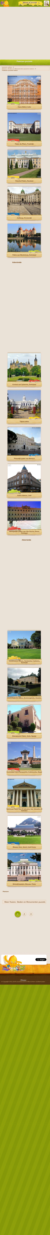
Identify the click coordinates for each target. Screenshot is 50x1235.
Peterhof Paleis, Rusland (24, 181)
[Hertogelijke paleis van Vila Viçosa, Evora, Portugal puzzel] (24, 529)
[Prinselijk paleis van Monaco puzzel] (24, 455)
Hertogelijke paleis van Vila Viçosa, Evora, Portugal (24, 532)
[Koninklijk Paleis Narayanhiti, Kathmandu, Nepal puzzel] (24, 769)
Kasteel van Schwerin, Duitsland (24, 384)
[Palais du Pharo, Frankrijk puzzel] (24, 140)
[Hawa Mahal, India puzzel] (24, 103)
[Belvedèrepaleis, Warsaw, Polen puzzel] (24, 880)
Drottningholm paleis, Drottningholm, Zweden (24, 698)
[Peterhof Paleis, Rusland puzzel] (24, 177)
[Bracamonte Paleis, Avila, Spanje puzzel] (24, 732)
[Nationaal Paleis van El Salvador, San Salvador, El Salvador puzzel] (24, 806)
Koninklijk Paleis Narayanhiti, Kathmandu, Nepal (24, 772)
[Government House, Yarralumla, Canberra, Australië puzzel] (24, 658)
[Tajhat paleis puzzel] (24, 418)
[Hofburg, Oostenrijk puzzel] (24, 214)
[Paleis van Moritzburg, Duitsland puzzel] (24, 251)
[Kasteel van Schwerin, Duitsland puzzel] (24, 381)
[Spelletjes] (5, 3)
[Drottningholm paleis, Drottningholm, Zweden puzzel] (24, 695)
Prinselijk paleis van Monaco (24, 458)
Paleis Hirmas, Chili (24, 495)
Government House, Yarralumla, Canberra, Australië (24, 661)
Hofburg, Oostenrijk (24, 218)
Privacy (23, 980)
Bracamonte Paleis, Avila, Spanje (24, 736)
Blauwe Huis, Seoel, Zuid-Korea (24, 847)
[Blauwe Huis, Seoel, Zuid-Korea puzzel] (24, 843)
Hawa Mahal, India (24, 107)
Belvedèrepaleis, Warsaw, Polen (24, 884)
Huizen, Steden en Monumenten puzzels (27, 902)
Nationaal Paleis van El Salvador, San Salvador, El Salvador (24, 810)
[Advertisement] (25, 32)
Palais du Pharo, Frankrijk (24, 144)
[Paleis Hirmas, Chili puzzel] (24, 492)
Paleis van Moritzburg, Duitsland (24, 255)
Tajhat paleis (24, 421)
